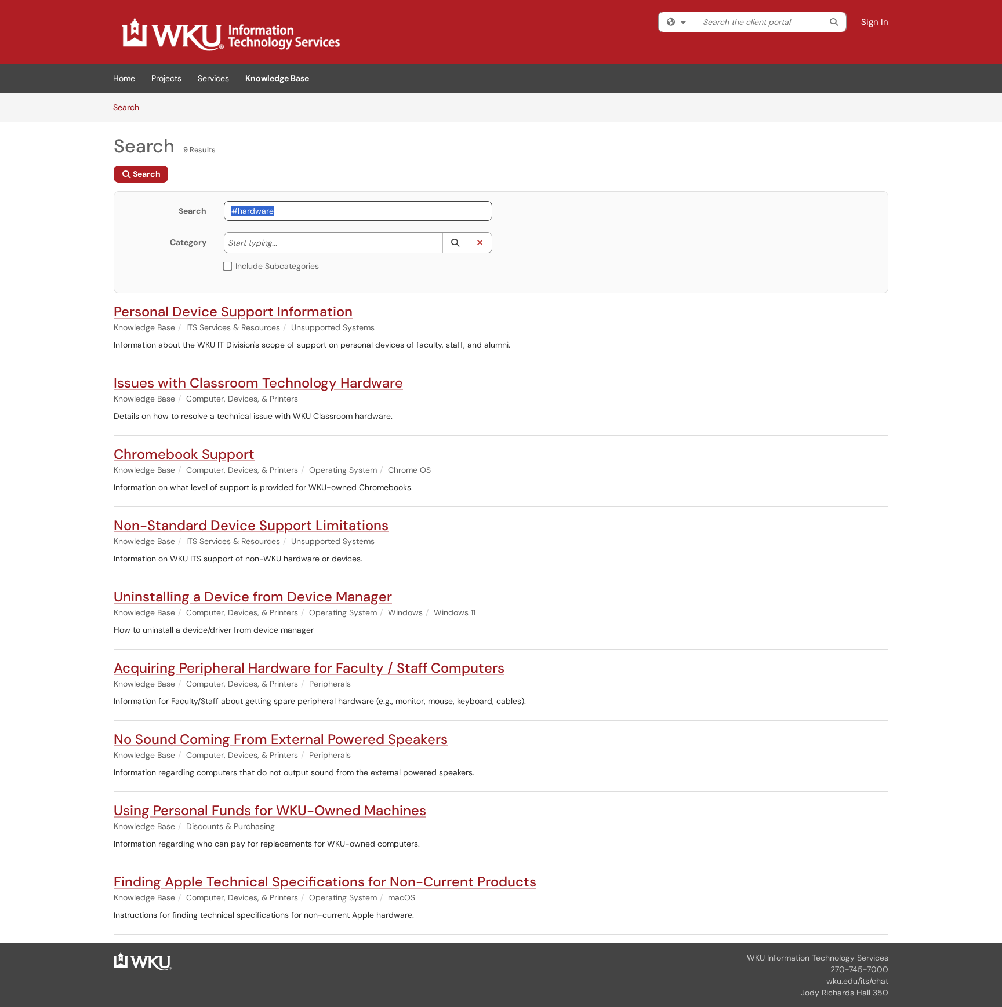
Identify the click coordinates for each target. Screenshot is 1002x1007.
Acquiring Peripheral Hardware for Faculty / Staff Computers (309, 668)
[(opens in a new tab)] (230, 35)
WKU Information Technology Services (817, 958)
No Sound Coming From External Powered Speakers (281, 739)
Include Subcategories (277, 266)
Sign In (874, 22)
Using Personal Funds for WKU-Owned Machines (270, 810)
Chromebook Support (184, 454)
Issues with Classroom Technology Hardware (258, 383)
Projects (166, 78)
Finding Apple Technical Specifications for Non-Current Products (325, 882)
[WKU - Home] (143, 960)
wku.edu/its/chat (857, 981)
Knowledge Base (277, 78)
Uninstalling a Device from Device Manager (253, 596)
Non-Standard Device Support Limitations (251, 525)
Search (130, 106)
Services (213, 78)
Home (124, 78)
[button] (454, 243)
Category (188, 242)
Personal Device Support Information (233, 311)
